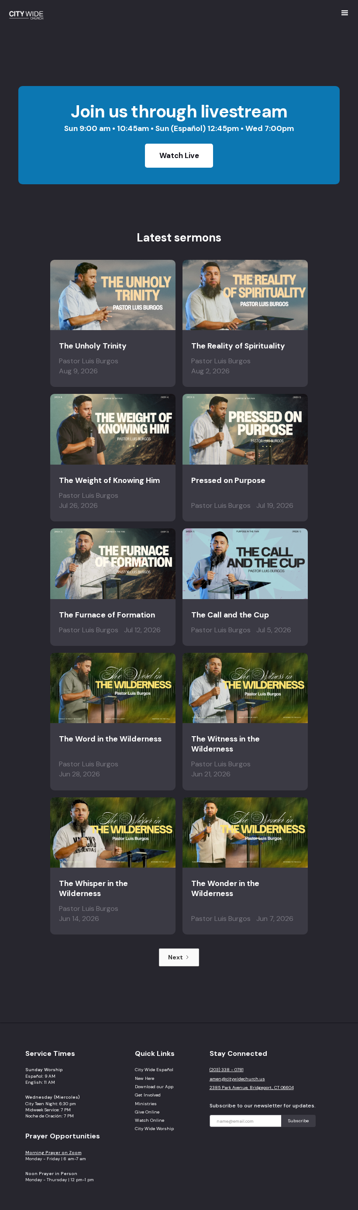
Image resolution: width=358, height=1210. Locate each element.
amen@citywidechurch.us (237, 1079)
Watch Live (179, 155)
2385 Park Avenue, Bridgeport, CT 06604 (252, 1087)
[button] (345, 13)
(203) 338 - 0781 (227, 1069)
